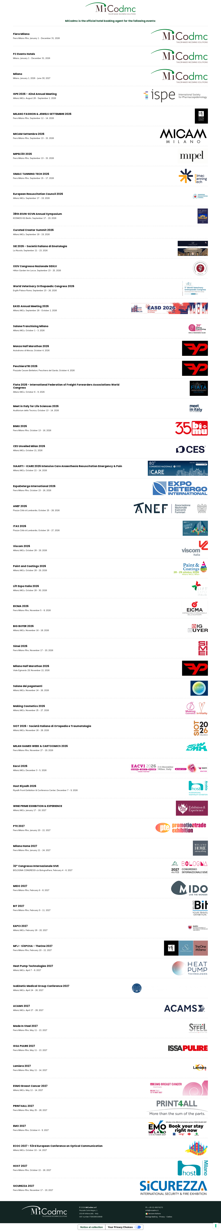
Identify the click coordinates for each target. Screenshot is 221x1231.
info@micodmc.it (151, 1210)
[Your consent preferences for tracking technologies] (216, 1226)
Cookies (169, 1217)
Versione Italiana (154, 1214)
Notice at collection (91, 1227)
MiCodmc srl (91, 1207)
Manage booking (151, 1217)
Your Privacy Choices (120, 1227)
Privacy (162, 1217)
